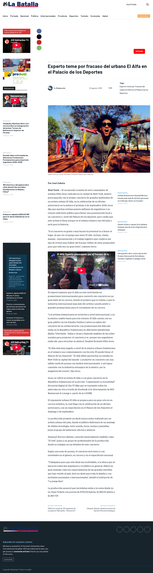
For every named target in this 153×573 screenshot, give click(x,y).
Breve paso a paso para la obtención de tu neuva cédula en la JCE (16, 333)
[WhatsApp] (39, 48)
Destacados (7, 121)
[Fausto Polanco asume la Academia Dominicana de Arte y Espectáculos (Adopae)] (134, 213)
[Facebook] (39, 31)
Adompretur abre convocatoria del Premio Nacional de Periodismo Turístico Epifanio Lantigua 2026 (132, 256)
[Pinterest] (39, 42)
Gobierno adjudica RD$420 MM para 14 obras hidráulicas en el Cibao (16, 216)
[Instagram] (126, 529)
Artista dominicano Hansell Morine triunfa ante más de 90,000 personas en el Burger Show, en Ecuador (133, 198)
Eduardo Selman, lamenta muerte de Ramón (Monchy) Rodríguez (101, 509)
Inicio (49, 61)
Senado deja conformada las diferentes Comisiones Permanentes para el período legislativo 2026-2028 (16, 158)
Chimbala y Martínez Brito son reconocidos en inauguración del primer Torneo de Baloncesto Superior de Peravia (16, 128)
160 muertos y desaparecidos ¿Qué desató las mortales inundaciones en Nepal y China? (16, 188)
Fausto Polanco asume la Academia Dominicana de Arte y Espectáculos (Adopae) (132, 227)
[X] (39, 36)
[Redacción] (51, 88)
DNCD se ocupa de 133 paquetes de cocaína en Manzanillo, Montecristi (62, 509)
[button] (147, 4)
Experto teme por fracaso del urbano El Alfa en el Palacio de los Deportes (134, 89)
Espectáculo (57, 61)
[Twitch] (140, 529)
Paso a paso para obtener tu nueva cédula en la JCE (15, 32)
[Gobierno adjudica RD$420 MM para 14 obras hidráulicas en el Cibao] (16, 230)
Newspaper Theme (17, 569)
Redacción (13, 272)
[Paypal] (133, 529)
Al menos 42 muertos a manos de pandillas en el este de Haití (15, 320)
